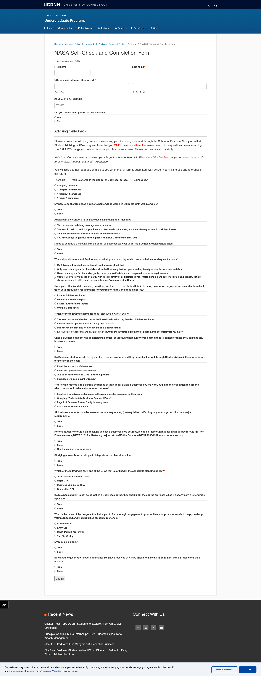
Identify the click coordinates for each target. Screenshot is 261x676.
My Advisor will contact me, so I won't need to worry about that (90, 265)
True (59, 209)
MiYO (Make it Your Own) (70, 531)
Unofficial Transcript (68, 307)
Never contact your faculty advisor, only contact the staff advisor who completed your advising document (112, 273)
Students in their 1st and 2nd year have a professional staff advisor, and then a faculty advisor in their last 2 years (116, 229)
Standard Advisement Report (72, 303)
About (49, 28)
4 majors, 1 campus (67, 185)
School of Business (56, 15)
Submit (60, 578)
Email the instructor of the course (74, 366)
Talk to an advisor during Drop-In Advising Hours (83, 374)
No (58, 121)
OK (246, 669)
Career (121, 28)
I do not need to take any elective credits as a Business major (89, 327)
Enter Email (60, 92)
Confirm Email (138, 92)
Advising (105, 28)
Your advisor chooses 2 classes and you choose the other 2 (88, 233)
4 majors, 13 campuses (69, 193)
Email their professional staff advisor (76, 370)
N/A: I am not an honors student (74, 449)
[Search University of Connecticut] (208, 4)
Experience (139, 28)
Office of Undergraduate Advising (91, 43)
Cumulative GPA (65, 489)
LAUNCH (62, 527)
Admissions (86, 28)
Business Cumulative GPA (71, 484)
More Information (224, 669)
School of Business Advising (122, 43)
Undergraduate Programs (64, 20)
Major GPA (63, 480)
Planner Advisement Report (71, 295)
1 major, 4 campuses (68, 198)
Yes (59, 117)
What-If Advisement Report (71, 299)
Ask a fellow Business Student (73, 406)
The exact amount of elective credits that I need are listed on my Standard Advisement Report (106, 319)
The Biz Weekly (65, 536)
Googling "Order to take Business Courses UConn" (84, 398)
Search (156, 28)
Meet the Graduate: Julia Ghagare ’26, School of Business (79, 644)
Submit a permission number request (76, 378)
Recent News (60, 614)
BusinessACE (64, 523)
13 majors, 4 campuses (69, 189)
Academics (66, 28)
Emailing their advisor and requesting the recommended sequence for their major (100, 394)
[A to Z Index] (214, 4)
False (60, 213)
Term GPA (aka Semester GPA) (73, 476)
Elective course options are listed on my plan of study (85, 323)
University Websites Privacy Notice (59, 671)
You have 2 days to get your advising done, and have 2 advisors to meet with (97, 237)
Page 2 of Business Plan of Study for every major (83, 402)
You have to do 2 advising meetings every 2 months (84, 225)
